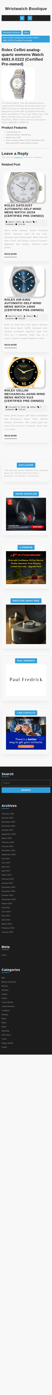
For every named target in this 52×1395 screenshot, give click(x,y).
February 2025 (8, 814)
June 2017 (6, 863)
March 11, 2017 (15, 316)
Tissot (4, 1039)
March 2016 (7, 924)
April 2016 (6, 920)
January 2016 (7, 932)
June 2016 (6, 912)
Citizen (4, 998)
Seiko (4, 1027)
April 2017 (6, 871)
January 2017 (7, 883)
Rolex (26, 32)
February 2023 (8, 842)
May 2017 (6, 867)
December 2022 (8, 850)
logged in (18, 157)
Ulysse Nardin (7, 1043)
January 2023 (7, 846)
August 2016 (7, 903)
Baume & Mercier (9, 982)
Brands (5, 986)
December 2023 (8, 822)
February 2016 (8, 928)
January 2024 (7, 818)
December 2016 (8, 887)
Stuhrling (5, 1031)
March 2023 (7, 838)
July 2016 (6, 907)
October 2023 (7, 830)
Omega (5, 1014)
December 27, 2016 (17, 407)
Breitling (5, 990)
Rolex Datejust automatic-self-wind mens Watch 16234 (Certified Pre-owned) (24, 211)
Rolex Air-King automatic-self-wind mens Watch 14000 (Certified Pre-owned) (24, 305)
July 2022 (6, 859)
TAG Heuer (6, 1035)
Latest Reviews (8, 1006)
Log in (4, 955)
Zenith (4, 1047)
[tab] (22, 18)
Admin (28, 222)
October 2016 (7, 895)
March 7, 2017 (15, 222)
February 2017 (8, 879)
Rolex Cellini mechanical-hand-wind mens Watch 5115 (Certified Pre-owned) (24, 395)
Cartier (4, 994)
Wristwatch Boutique (26, 8)
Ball (3, 978)
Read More (10, 255)
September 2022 (9, 854)
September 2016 (9, 899)
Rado (4, 1019)
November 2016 (8, 891)
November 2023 (8, 826)
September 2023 (9, 834)
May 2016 (6, 916)
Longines (5, 1010)
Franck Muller (7, 1002)
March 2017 (7, 875)
